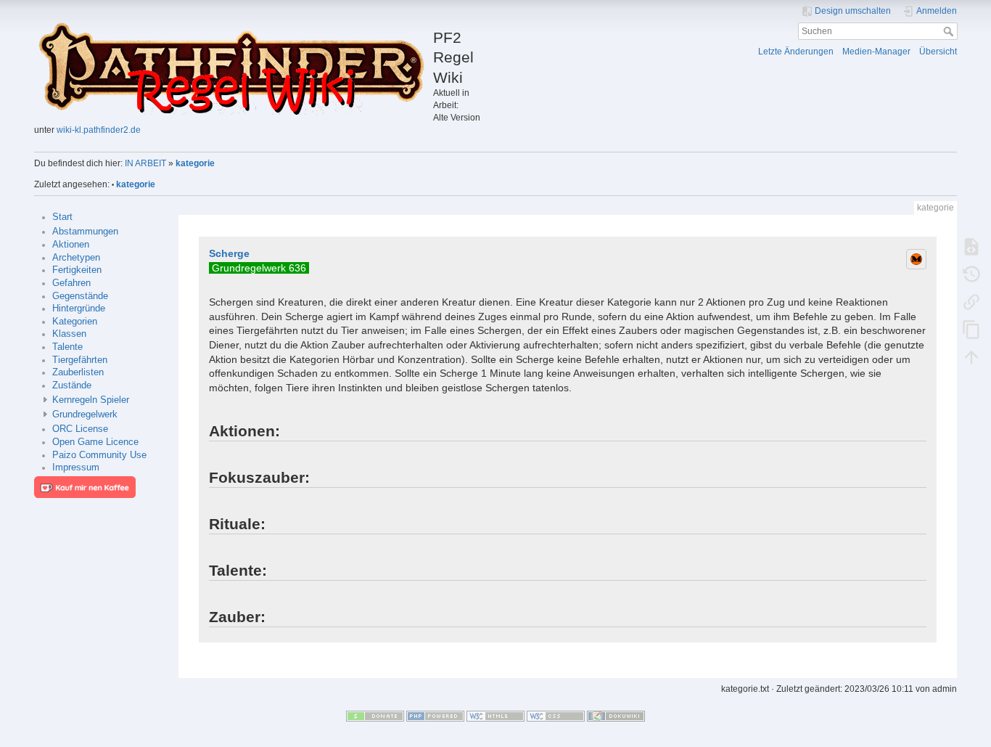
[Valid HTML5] (495, 716)
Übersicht (938, 51)
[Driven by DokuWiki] (616, 716)
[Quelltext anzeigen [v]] (971, 246)
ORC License (80, 429)
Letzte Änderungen (796, 51)
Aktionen (70, 245)
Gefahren (71, 283)
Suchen (950, 31)
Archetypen (76, 258)
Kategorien (74, 322)
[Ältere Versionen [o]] (971, 273)
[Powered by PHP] (435, 716)
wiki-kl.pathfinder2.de (99, 130)
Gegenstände (80, 296)
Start (62, 217)
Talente (67, 347)
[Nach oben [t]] (971, 356)
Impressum (75, 467)
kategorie (195, 163)
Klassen (69, 334)
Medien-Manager (876, 51)
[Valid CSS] (556, 716)
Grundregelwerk (85, 414)
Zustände (71, 385)
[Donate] (375, 716)
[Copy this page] (971, 329)
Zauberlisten (78, 372)
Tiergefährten (79, 360)
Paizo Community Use (99, 455)
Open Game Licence (95, 442)
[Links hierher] (971, 301)
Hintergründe (78, 308)
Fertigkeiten (77, 270)
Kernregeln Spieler (90, 400)
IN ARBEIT (145, 163)
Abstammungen (85, 231)
